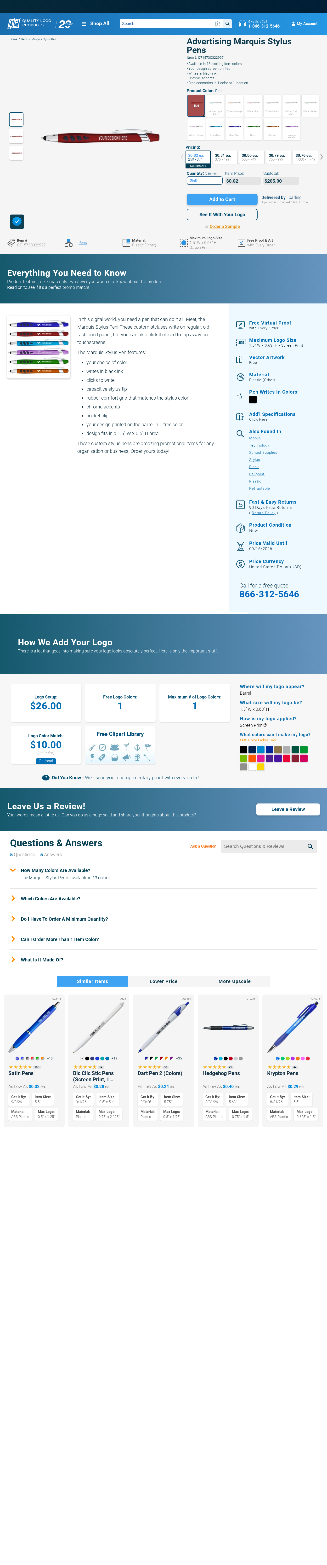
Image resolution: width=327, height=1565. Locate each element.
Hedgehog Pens (221, 1073)
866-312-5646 (269, 594)
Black (254, 467)
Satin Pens (21, 1073)
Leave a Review (288, 809)
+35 (179, 1058)
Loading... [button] (295, 197)
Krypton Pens (282, 1073)
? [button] (265, 725)
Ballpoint (257, 474)
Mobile (255, 438)
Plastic (255, 481)
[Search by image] (217, 23)
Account (307, 23)
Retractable (259, 488)
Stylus (254, 460)
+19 (114, 1058)
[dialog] (17, 222)
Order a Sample (225, 226)
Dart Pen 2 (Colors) (160, 1073)
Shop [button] (99, 23)
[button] (196, 106)
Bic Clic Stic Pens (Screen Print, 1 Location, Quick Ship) (98, 1076)
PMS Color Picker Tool (263, 740)
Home (13, 39)
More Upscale (235, 981)
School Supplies (263, 452)
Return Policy (264, 513)
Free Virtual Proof (270, 325)
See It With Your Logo (222, 214)
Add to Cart (222, 199)
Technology (259, 445)
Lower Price (164, 981)
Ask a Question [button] (203, 846)
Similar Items (92, 981)
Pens (24, 39)
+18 (50, 1058)
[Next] (318, 157)
